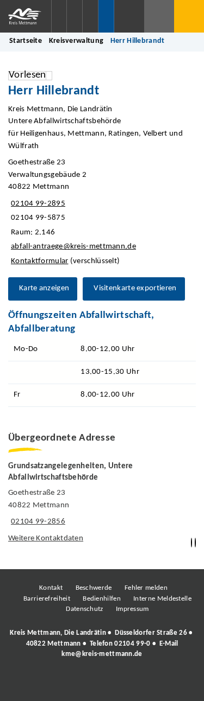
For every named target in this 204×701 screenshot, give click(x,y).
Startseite (25, 40)
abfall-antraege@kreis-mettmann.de (72, 247)
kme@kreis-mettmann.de (101, 654)
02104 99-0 (132, 643)
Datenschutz (84, 609)
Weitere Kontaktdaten (45, 538)
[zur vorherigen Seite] (191, 543)
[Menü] (189, 16)
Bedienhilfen (102, 598)
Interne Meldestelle (162, 598)
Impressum (132, 609)
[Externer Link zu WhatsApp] (149, 683)
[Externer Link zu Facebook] (27, 683)
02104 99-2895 (36, 204)
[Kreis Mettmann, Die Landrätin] (102, 643)
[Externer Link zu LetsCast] (174, 683)
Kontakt (51, 587)
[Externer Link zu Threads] (76, 683)
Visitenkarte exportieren (135, 288)
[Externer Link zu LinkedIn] (101, 683)
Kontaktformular (40, 261)
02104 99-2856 (36, 522)
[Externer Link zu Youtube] (125, 683)
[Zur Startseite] (25, 16)
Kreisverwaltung (76, 40)
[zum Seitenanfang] (195, 543)
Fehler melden (146, 587)
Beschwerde (94, 587)
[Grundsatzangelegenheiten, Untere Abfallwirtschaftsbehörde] (102, 503)
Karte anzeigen (44, 288)
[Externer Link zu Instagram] (52, 683)
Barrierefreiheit (46, 598)
